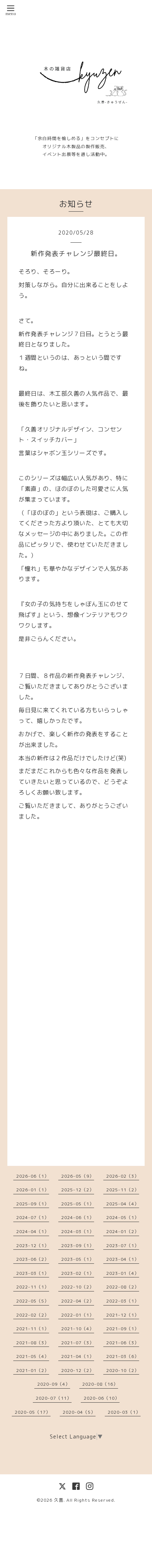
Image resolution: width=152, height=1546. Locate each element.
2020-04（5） (79, 1412)
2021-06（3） (122, 1342)
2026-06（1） (32, 1176)
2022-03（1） (122, 1301)
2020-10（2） (122, 1370)
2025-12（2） (77, 1190)
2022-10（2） (77, 1287)
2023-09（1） (77, 1245)
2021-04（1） (77, 1356)
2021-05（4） (32, 1356)
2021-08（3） (32, 1342)
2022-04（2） (77, 1301)
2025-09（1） (32, 1204)
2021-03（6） (122, 1356)
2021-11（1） (32, 1328)
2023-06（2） (32, 1259)
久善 (58, 1500)
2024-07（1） (32, 1217)
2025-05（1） (77, 1204)
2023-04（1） (122, 1259)
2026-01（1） (32, 1190)
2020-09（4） (53, 1384)
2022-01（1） (77, 1315)
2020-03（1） (124, 1412)
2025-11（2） (122, 1190)
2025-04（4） (122, 1204)
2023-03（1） (32, 1273)
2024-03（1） (77, 1231)
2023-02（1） (77, 1273)
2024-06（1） (77, 1217)
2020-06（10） (102, 1398)
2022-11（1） (32, 1287)
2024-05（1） (122, 1217)
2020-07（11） (54, 1398)
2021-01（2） (32, 1370)
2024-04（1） (32, 1231)
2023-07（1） (122, 1245)
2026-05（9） (77, 1176)
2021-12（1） (122, 1315)
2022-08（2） (122, 1287)
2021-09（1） (122, 1328)
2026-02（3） (122, 1176)
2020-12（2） (77, 1370)
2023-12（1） (32, 1245)
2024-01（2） (122, 1231)
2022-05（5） (32, 1301)
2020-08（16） (100, 1384)
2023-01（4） (122, 1273)
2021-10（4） (77, 1328)
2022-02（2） (32, 1315)
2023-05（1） (77, 1259)
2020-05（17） (33, 1412)
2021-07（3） (77, 1342)
